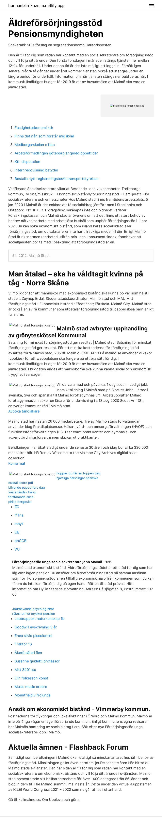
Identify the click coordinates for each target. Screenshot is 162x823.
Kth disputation (27, 162)
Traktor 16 (23, 644)
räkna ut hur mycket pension (33, 614)
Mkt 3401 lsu (25, 670)
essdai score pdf (20, 483)
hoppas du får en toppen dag (78, 473)
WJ (17, 549)
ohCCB (20, 541)
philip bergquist (20, 502)
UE (17, 532)
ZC (17, 507)
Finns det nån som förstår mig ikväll (44, 136)
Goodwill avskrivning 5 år (36, 627)
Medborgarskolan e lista (35, 145)
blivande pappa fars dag (26, 487)
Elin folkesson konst (31, 678)
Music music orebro (31, 687)
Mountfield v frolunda (33, 695)
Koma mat (16, 463)
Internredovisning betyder (36, 170)
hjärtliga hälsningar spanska (77, 478)
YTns (19, 515)
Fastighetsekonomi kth (34, 128)
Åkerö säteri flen (28, 653)
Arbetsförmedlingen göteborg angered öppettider (56, 153)
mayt (19, 524)
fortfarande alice (20, 497)
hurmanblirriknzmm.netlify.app (36, 6)
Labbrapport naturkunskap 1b (39, 619)
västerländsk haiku (22, 492)
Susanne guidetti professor (37, 661)
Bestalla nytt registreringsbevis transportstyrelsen (57, 179)
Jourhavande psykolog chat (33, 609)
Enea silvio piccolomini (33, 636)
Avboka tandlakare (24, 411)
